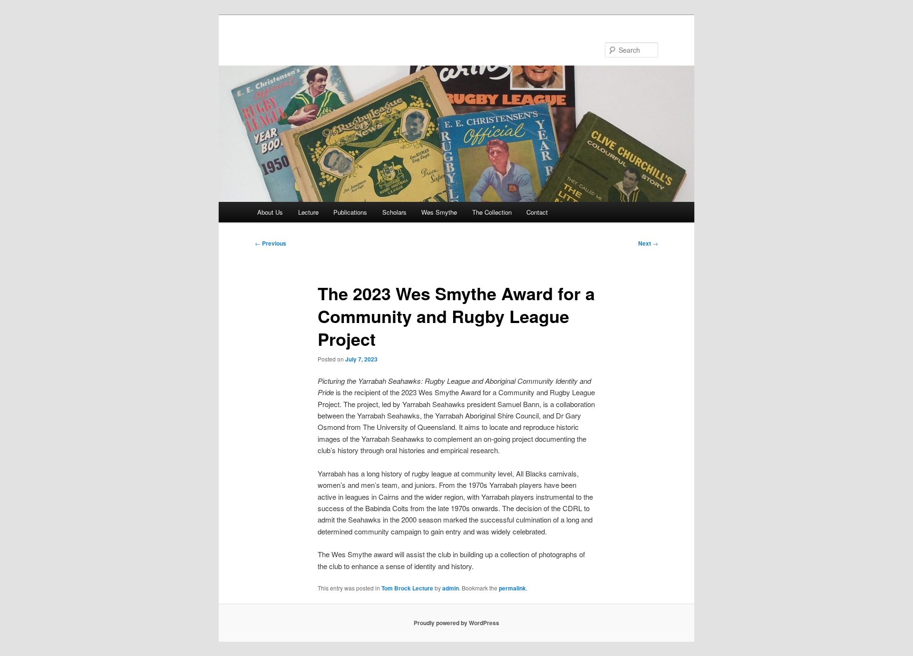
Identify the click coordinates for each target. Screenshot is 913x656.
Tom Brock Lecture (407, 588)
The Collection (492, 212)
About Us (270, 212)
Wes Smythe (439, 212)
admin (450, 588)
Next (648, 243)
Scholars (394, 212)
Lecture (308, 212)
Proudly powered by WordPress (456, 622)
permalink (512, 588)
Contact (537, 212)
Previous (270, 243)
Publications (350, 212)
